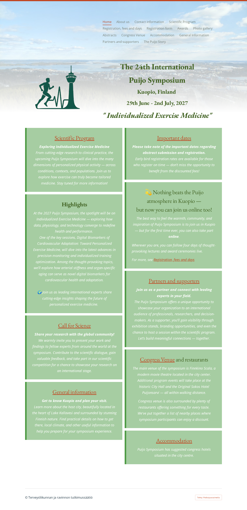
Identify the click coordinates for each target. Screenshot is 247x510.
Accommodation (174, 440)
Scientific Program (74, 138)
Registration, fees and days (174, 259)
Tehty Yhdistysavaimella (208, 497)
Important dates (174, 138)
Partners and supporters (174, 281)
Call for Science (74, 325)
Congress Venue (157, 359)
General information (74, 392)
